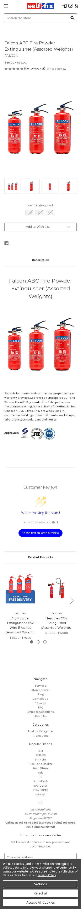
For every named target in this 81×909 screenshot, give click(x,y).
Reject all (41, 893)
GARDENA (40, 785)
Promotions (40, 735)
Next (71, 600)
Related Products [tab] (40, 557)
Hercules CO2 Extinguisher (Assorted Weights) (56, 623)
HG (40, 777)
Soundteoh (40, 781)
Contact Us (40, 699)
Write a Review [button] (56, 69)
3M (40, 751)
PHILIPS (40, 755)
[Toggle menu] (5, 5)
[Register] (70, 6)
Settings (40, 884)
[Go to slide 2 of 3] (38, 641)
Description (40, 260)
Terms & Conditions (40, 712)
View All (40, 794)
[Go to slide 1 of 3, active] (31, 641)
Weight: (40, 205)
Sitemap (40, 703)
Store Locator (40, 690)
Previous (5, 600)
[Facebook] (6, 243)
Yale (40, 772)
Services (40, 685)
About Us (40, 716)
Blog (41, 694)
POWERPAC (40, 790)
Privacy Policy (47, 875)
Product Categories (40, 731)
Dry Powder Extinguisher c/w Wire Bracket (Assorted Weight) (20, 625)
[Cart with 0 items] (76, 6)
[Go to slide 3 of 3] (45, 641)
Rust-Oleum (40, 768)
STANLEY (40, 759)
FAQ (40, 707)
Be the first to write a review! (40, 533)
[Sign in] (64, 6)
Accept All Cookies (40, 902)
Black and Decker (40, 764)
